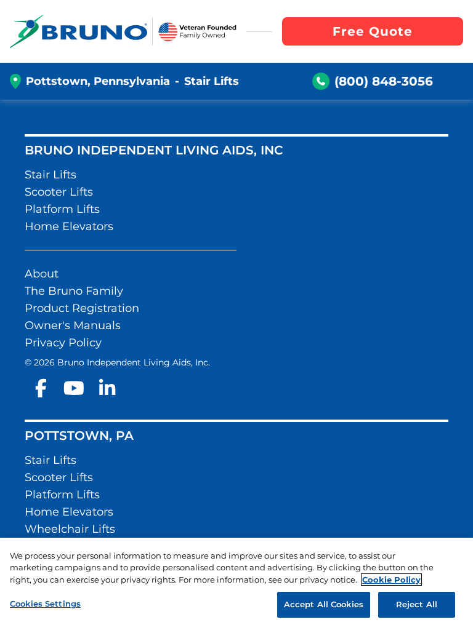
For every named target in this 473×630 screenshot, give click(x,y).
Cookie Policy (391, 579)
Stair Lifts (50, 174)
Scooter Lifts (59, 192)
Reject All (416, 604)
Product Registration (82, 308)
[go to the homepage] (78, 31)
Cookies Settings (45, 603)
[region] (236, 584)
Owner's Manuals (73, 325)
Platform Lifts (62, 209)
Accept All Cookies (323, 604)
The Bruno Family (74, 291)
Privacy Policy (63, 342)
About (42, 274)
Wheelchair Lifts (70, 529)
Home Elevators (69, 226)
